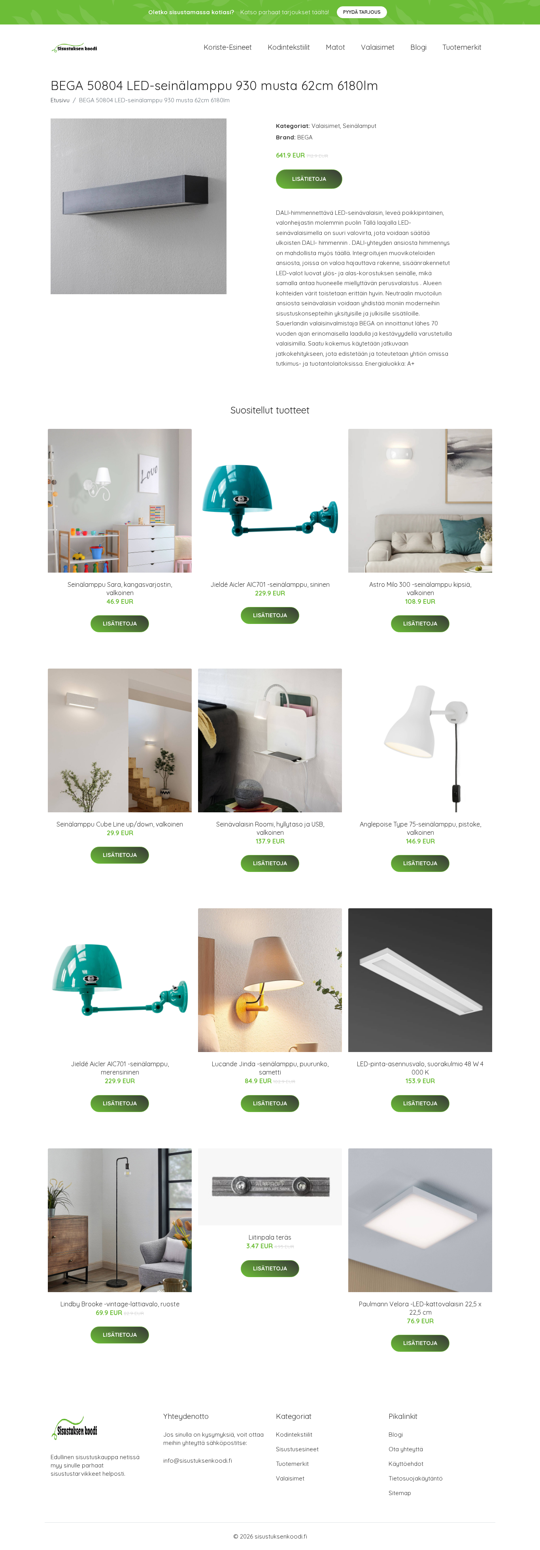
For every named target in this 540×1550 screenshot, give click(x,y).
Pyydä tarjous (362, 12)
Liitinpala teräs (270, 1237)
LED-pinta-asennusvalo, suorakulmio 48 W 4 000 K (420, 1068)
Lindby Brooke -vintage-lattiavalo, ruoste (119, 1304)
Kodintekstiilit (289, 47)
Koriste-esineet (228, 47)
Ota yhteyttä (406, 1449)
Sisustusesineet (297, 1449)
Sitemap (400, 1493)
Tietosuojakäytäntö (416, 1478)
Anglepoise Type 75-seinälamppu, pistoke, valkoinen (420, 828)
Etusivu (60, 100)
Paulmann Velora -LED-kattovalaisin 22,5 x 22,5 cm (420, 1308)
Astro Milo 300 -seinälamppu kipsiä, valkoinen (420, 589)
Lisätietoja (309, 178)
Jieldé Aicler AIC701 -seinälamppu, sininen (270, 584)
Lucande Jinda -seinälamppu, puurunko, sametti (270, 1068)
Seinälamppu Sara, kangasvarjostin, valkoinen (120, 589)
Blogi (418, 47)
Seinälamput (359, 126)
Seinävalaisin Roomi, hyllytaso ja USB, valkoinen (270, 828)
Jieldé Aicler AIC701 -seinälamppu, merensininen (120, 1068)
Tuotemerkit (461, 47)
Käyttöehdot (406, 1463)
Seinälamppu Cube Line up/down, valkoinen (120, 824)
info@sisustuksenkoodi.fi (197, 1460)
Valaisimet (378, 47)
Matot (335, 47)
